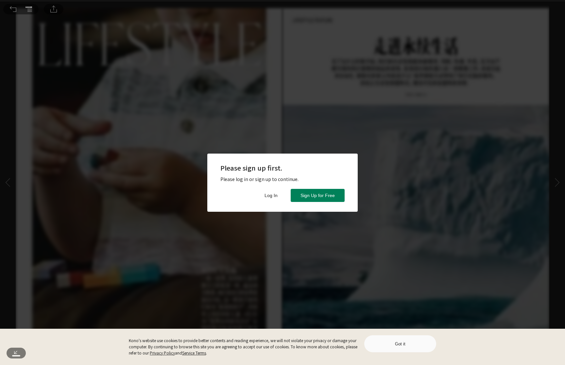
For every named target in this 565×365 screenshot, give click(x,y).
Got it (400, 343)
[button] (13, 9)
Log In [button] (271, 195)
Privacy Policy (162, 353)
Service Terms (194, 353)
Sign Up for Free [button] (317, 195)
